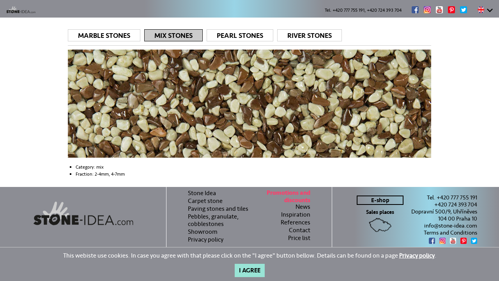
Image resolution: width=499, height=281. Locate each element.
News (303, 206)
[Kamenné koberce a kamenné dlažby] (83, 213)
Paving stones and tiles (218, 208)
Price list (299, 238)
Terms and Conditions (450, 232)
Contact (299, 230)
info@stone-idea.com (450, 225)
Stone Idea (202, 193)
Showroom (203, 231)
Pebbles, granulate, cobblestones (213, 220)
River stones (309, 35)
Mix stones (173, 35)
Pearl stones (240, 35)
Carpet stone (205, 201)
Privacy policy (205, 239)
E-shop (380, 200)
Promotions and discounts (288, 197)
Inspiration (295, 214)
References (295, 222)
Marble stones (104, 35)
